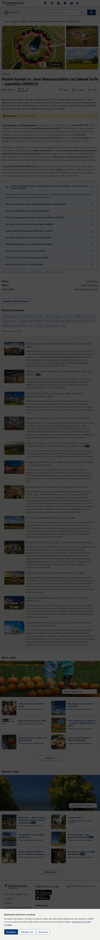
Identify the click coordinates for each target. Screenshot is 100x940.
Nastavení (43, 932)
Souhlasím (11, 932)
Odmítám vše (27, 932)
